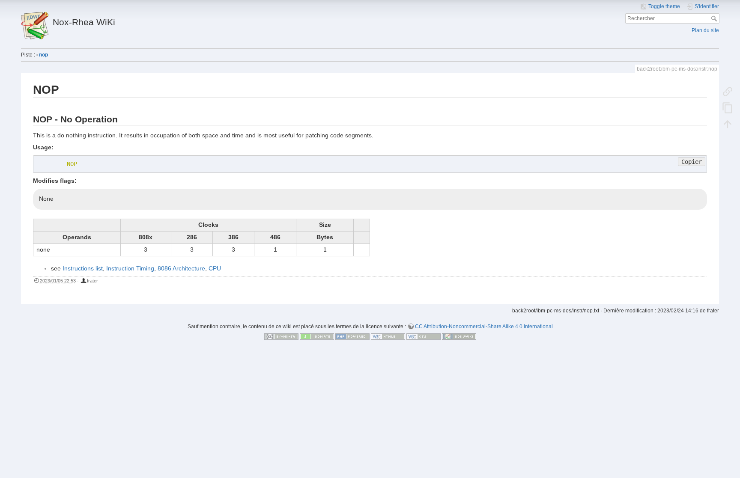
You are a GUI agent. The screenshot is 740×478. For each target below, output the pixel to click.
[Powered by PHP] (352, 336)
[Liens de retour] (727, 91)
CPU (215, 268)
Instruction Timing (130, 268)
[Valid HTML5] (388, 336)
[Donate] (317, 336)
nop (43, 55)
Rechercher (715, 18)
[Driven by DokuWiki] (459, 336)
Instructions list (83, 268)
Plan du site (705, 30)
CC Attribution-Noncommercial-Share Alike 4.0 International (484, 327)
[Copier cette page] (727, 107)
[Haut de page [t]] (727, 124)
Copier (691, 161)
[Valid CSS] (423, 336)
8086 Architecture (181, 268)
